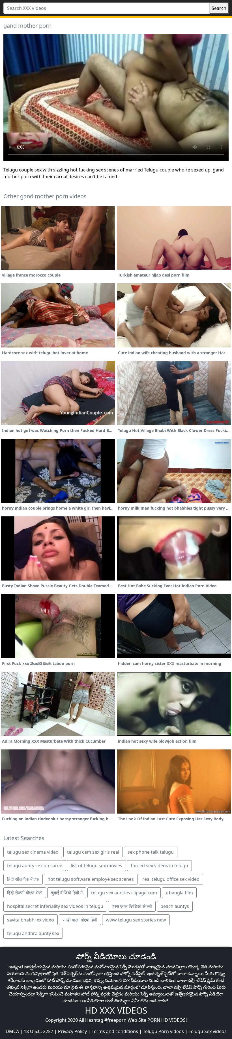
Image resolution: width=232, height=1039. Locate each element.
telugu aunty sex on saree (34, 865)
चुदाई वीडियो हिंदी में (67, 893)
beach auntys (174, 906)
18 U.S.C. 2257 (38, 1031)
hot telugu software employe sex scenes (91, 879)
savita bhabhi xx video (30, 920)
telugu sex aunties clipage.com (124, 893)
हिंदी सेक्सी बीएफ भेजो (24, 893)
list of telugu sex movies (96, 865)
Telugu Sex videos (208, 1031)
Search (219, 8)
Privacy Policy (72, 1031)
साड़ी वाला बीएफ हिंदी (80, 920)
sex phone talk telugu (151, 852)
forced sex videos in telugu (159, 865)
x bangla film (179, 893)
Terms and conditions (115, 1031)
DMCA (12, 1031)
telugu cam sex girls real (93, 852)
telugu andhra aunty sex (33, 933)
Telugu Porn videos (163, 1031)
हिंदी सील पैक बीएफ (23, 879)
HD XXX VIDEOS (116, 1010)
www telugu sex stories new (136, 920)
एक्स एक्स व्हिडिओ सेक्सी (132, 906)
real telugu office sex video (170, 879)
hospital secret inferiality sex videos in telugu (55, 906)
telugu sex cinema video (33, 852)
